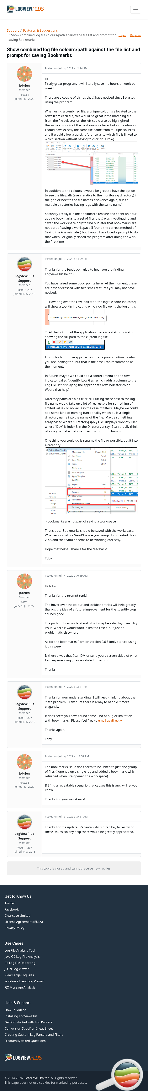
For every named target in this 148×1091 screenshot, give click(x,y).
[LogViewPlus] (26, 9)
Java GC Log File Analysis (22, 956)
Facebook (12, 909)
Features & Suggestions (40, 30)
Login (122, 35)
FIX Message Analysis (20, 987)
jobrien (24, 85)
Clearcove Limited (17, 915)
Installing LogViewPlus (21, 1016)
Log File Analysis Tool (20, 950)
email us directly (110, 720)
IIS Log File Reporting (20, 963)
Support (13, 30)
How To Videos (15, 1010)
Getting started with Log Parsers (28, 1022)
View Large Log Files (19, 975)
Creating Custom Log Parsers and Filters (34, 1034)
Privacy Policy (14, 928)
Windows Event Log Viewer (24, 981)
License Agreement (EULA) (24, 922)
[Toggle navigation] (135, 9)
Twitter (10, 903)
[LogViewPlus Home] (74, 1058)
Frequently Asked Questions (25, 1041)
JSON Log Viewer (17, 969)
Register (135, 35)
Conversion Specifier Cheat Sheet (29, 1028)
